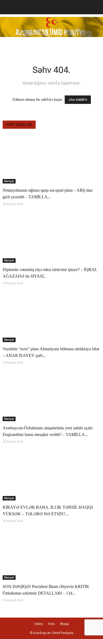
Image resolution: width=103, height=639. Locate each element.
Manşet (9, 181)
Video (38, 624)
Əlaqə (64, 624)
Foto (51, 624)
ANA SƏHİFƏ (78, 100)
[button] (95, 7)
